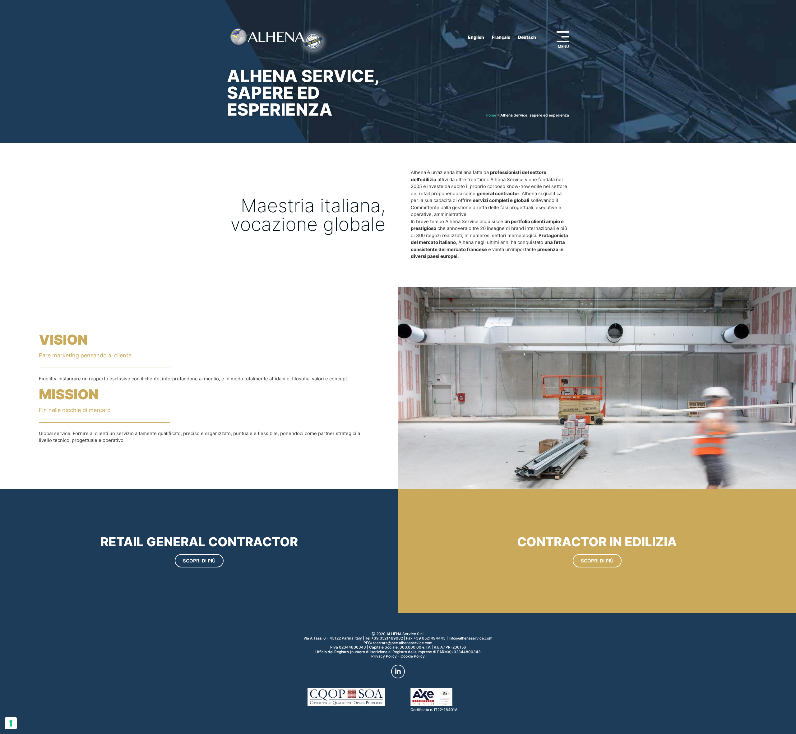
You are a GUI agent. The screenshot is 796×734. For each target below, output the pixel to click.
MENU (563, 46)
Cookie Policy (412, 656)
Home (491, 115)
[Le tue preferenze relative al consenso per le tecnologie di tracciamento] (11, 723)
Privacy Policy (384, 656)
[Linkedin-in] (398, 671)
